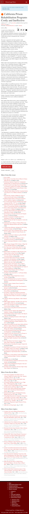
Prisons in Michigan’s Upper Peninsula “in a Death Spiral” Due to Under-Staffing (14, 442)
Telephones (16, 420)
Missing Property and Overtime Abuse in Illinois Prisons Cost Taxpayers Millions (14, 264)
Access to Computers (15, 426)
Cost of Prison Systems (22, 413)
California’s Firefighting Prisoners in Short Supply (14, 316)
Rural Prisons (11, 444)
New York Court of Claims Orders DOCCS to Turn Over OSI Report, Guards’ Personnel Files (15, 247)
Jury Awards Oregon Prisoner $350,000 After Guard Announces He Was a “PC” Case (15, 202)
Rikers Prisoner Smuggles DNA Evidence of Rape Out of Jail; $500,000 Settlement (15, 244)
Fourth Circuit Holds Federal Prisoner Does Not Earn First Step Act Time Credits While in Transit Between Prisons (15, 449)
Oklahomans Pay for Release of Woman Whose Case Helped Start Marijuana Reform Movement (15, 223)
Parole (24, 464)
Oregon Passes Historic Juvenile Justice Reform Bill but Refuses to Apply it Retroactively (15, 325)
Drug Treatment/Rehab (10, 459)
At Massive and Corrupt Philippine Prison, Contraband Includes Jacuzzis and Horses (15, 386)
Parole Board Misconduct (22, 472)
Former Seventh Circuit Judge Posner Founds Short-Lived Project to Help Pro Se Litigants (15, 185)
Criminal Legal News (13, 486)
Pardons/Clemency (7, 432)
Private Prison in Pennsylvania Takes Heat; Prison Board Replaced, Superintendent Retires (14, 350)
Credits (16, 452)
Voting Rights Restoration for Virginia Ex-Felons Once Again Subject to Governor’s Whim (15, 396)
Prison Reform (19, 429)
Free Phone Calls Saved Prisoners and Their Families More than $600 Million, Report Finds (15, 416)
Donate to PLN (15, 504)
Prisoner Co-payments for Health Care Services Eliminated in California (14, 217)
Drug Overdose (9, 458)
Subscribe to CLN (15, 501)
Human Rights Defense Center (15, 484)
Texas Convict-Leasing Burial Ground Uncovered (14, 307)
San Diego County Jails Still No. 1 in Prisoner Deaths (15, 272)
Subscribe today (5, 9)
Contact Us (13, 491)
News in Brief (7, 177)
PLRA (15, 419)
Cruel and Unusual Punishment (9, 475)
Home (10, 483)
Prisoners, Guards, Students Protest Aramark (13, 283)
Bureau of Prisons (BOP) (10, 452)
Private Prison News (16, 505)
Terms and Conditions (15, 494)
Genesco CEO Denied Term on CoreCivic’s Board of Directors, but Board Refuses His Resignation (15, 279)
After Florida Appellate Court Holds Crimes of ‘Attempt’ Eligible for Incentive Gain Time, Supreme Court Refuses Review (15, 376)
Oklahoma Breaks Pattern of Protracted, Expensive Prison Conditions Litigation (15, 199)
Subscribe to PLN (15, 499)
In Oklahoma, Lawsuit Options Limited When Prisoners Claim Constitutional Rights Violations (16, 355)
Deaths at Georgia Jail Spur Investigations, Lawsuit (15, 219)
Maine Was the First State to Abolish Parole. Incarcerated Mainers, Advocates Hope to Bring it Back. (14, 463)
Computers (10, 425)
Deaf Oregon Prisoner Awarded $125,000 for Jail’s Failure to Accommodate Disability (14, 205)
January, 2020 (3, 24)
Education (6, 414)
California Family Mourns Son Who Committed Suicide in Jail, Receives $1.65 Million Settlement (16, 191)
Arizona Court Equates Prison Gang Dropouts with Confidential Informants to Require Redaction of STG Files (15, 321)
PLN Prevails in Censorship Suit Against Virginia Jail (15, 344)
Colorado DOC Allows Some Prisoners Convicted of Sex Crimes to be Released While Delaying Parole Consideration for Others (15, 435)
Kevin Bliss (14, 22)
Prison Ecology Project (16, 497)
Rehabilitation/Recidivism (10, 25)
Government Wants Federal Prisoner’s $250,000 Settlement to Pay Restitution (14, 258)
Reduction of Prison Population (16, 432)
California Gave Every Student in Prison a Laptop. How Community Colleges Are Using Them (16, 422)
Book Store (14, 502)
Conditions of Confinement (9, 419)
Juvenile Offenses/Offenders (21, 473)
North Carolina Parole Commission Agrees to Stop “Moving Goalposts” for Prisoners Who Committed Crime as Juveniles (15, 470)
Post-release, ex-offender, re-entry (10, 466)
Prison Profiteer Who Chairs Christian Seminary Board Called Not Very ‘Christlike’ (15, 399)
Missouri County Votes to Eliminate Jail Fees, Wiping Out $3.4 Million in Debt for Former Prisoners (15, 231)
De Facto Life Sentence (15, 440)
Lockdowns (6, 444)
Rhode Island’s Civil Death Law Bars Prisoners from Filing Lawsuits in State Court (15, 252)
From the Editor (7, 359)
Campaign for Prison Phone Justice (16, 487)
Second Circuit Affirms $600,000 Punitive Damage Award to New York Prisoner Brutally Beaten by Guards (15, 390)
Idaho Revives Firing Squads (10, 405)
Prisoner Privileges (20, 419)
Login (12, 170)
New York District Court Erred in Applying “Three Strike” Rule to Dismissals (15, 341)
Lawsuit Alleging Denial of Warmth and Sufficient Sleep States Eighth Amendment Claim (14, 337)
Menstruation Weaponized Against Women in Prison (15, 402)
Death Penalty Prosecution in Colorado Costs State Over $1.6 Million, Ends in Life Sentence (16, 347)
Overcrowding (11, 438)
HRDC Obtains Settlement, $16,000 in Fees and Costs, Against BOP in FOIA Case (15, 302)
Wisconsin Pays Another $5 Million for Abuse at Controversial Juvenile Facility (14, 196)
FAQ (12, 492)
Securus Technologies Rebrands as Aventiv (13, 241)
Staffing (24, 443)
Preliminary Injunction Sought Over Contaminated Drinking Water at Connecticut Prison (14, 182)
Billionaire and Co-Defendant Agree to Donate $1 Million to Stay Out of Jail (14, 261)
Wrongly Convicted (13, 489)
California (20, 25)
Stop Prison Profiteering (16, 496)
